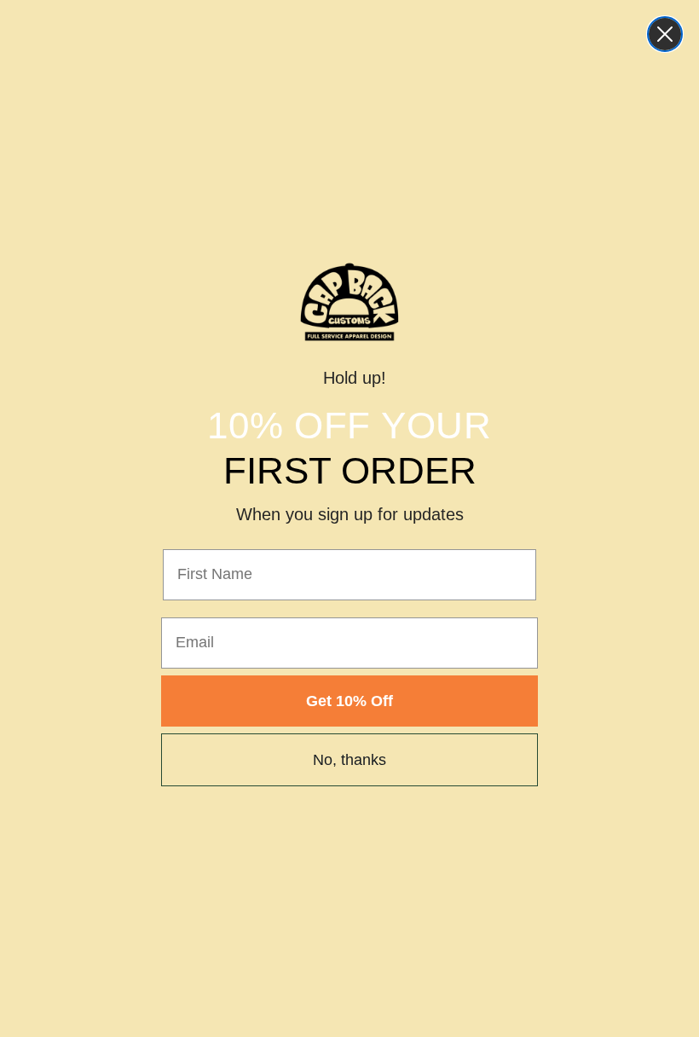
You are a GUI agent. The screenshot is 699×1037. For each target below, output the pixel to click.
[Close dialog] (665, 34)
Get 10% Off (349, 701)
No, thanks (349, 759)
